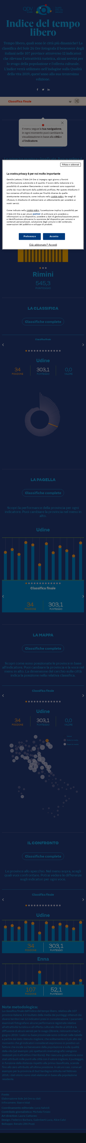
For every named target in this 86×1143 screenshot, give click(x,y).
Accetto (54, 236)
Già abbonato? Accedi (43, 244)
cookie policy (57, 196)
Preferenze (30, 236)
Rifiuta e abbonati (70, 164)
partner (37, 214)
